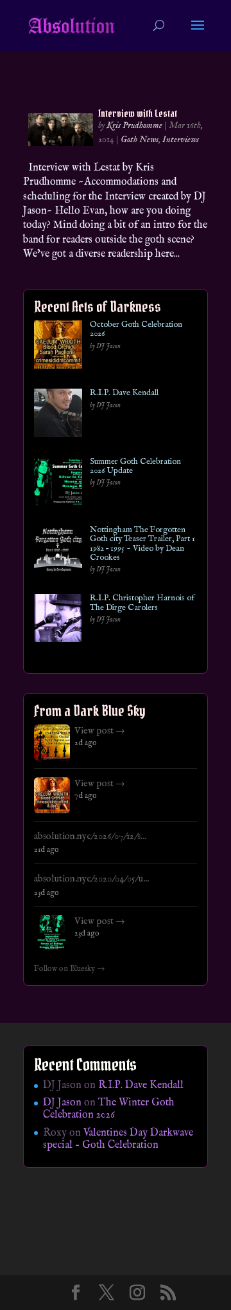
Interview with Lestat (137, 113)
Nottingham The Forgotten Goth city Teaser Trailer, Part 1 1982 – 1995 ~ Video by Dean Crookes (142, 544)
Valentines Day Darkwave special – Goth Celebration (118, 1139)
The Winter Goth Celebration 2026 (109, 1108)
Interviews (180, 139)
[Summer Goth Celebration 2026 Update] (58, 484)
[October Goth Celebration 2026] (58, 347)
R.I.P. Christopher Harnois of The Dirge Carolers (142, 603)
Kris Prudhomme (134, 125)
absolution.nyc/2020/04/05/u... (91, 879)
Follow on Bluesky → (69, 969)
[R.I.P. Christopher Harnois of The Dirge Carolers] (58, 620)
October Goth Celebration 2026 (136, 329)
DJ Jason (62, 1102)
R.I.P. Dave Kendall (124, 393)
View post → (99, 731)
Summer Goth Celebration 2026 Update (135, 466)
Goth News (139, 139)
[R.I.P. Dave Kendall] (58, 415)
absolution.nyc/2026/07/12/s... (90, 836)
